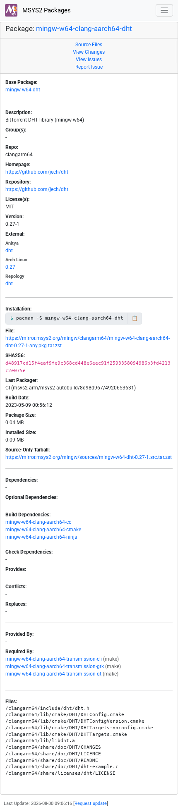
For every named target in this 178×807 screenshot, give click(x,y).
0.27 (10, 267)
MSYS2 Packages (46, 10)
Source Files (88, 45)
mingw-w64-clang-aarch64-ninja (41, 537)
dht (9, 250)
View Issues (89, 59)
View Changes (89, 52)
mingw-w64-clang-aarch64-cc (38, 522)
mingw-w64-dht (22, 90)
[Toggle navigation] (164, 10)
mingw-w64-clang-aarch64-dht (84, 29)
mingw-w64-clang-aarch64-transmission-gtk (54, 666)
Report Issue (89, 67)
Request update (91, 803)
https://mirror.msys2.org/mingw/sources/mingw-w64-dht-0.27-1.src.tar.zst (88, 457)
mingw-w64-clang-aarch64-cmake (43, 529)
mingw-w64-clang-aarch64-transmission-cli (53, 659)
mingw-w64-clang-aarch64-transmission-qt (53, 674)
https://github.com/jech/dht (36, 172)
